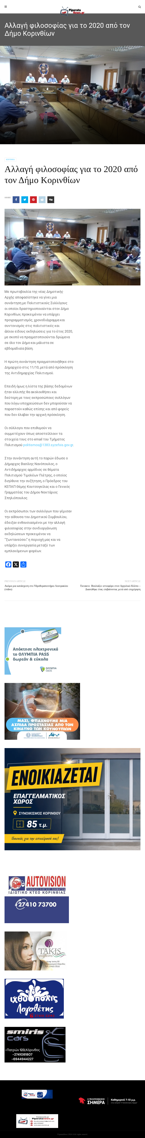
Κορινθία (10, 159)
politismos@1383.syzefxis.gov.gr (48, 445)
